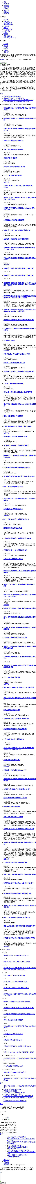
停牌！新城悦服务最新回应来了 (13, 486)
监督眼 (2, 60)
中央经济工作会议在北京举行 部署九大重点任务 (18, 268)
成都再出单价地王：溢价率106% (13, 98)
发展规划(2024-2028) (9, 37)
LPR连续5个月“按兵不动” (11, 710)
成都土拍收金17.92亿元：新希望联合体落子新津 (18, 100)
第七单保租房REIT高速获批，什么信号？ (16, 718)
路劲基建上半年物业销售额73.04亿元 (14, 770)
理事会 (5, 28)
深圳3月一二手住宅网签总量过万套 (14, 363)
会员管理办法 (7, 23)
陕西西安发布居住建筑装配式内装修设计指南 (17, 893)
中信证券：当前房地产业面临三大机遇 (15, 637)
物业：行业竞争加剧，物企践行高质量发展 (16, 917)
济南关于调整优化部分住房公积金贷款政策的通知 (18, 320)
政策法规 (6, 10)
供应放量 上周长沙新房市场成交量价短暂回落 (17, 392)
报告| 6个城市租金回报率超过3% (13, 140)
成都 (1, 93)
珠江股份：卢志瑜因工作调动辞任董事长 (16, 445)
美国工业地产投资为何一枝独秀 (13, 817)
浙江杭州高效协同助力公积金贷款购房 (15, 729)
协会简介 (6, 20)
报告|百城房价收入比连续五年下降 (14, 166)
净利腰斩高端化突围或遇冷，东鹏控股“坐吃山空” (18, 883)
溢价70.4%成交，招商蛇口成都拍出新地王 (16, 101)
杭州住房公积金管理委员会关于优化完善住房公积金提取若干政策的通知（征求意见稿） (19, 310)
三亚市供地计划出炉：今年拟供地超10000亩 (17, 538)
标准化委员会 (7, 36)
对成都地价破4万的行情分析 (12, 96)
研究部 (5, 47)
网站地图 (6, 1165)
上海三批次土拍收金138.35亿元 (13, 559)
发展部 (5, 49)
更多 (8, 949)
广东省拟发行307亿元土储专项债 (13, 739)
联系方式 (6, 1161)
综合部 (5, 44)
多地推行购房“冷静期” (10, 158)
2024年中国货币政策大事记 (11, 760)
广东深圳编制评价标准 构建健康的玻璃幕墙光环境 (19, 938)
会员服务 (6, 4)
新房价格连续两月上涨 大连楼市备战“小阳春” (17, 426)
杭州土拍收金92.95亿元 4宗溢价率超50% (16, 519)
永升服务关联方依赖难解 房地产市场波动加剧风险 (19, 476)
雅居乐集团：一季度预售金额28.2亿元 (15, 436)
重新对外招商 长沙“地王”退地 (12, 528)
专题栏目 (6, 12)
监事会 (5, 34)
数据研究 (6, 9)
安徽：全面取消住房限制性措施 (13, 149)
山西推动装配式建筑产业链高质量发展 (15, 862)
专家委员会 (6, 31)
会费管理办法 (7, 29)
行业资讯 (6, 7)
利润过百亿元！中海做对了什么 (13, 509)
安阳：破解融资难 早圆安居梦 (13, 416)
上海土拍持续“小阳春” (14, 1145)
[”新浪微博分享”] (1, 63)
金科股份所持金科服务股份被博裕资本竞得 (16, 467)
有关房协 (6, 13)
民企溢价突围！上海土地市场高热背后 (15, 550)
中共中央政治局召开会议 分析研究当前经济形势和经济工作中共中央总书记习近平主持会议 (19, 296)
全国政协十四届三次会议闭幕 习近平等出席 (16, 230)
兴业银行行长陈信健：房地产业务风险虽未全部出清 (19, 608)
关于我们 (6, 1160)
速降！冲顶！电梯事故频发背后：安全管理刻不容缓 (19, 874)
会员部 (5, 45)
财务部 (5, 50)
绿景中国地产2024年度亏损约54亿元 (14, 1072)
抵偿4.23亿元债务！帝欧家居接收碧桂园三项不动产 (19, 926)
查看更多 (6, 182)
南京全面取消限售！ (9, 340)
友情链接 (6, 1163)
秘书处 (5, 33)
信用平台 (6, 5)
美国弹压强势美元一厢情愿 (11, 806)
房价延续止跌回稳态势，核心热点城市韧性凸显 (18, 1096)
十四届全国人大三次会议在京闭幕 (13, 220)
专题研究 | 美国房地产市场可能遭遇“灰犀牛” (17, 789)
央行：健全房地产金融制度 (11, 677)
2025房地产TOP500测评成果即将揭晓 (14, 1101)
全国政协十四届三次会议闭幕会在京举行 (16, 239)
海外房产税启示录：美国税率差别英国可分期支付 (18, 829)
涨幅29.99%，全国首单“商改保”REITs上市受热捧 (18, 687)
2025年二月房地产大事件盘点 (12, 175)
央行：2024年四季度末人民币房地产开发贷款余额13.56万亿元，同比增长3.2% (18, 748)
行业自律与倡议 (8, 24)
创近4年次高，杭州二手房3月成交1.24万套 (16, 354)
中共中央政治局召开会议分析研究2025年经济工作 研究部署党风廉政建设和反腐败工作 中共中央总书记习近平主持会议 (19, 284)
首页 (4, 2)
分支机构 (6, 52)
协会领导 (6, 21)
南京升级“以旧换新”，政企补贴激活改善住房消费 (18, 371)
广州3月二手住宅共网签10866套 (13, 383)
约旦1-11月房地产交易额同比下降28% (15, 798)
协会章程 (6, 26)
